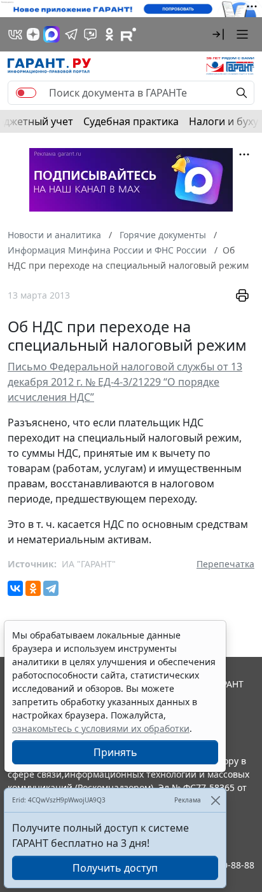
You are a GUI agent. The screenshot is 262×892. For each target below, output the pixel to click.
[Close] (215, 800)
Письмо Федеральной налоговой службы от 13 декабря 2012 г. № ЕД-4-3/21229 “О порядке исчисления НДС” (125, 382)
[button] (218, 34)
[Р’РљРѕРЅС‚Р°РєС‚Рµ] (15, 588)
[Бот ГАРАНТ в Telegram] (90, 34)
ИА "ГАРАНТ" (89, 564)
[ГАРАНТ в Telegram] (71, 34)
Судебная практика (131, 121)
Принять (115, 752)
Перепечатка (225, 564)
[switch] (26, 93)
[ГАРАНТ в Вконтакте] (15, 34)
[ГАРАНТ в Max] (51, 34)
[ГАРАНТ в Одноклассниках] (109, 34)
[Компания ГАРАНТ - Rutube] (128, 34)
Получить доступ (115, 868)
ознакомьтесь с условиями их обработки (101, 728)
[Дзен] (33, 34)
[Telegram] (51, 588)
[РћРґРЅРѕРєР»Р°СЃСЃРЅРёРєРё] (33, 588)
